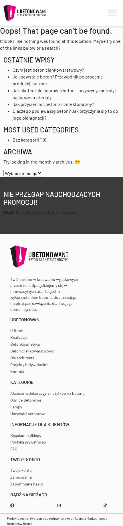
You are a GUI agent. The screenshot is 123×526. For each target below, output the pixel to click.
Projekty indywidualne (29, 364)
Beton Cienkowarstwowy (31, 350)
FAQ (13, 448)
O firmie (17, 330)
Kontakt (17, 371)
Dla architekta (22, 357)
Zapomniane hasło (26, 483)
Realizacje (18, 337)
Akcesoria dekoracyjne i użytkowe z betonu (47, 393)
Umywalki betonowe (27, 413)
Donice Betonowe (25, 400)
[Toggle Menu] (112, 13)
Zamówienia (21, 477)
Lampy (16, 406)
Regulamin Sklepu (25, 435)
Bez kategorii (26, 139)
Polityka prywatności (28, 442)
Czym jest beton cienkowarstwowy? (48, 69)
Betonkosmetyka (25, 344)
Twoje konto (21, 470)
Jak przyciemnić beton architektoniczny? (53, 104)
